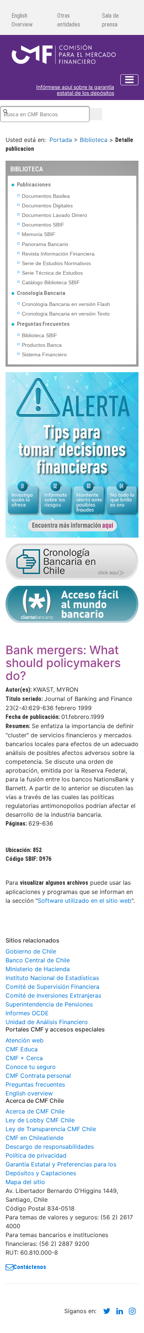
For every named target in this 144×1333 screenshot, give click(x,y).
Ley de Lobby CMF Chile (40, 1120)
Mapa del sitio (25, 1182)
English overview (29, 1093)
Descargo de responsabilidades (50, 1146)
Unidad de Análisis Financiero (47, 1022)
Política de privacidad (36, 1155)
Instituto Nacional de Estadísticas (52, 977)
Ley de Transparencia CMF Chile (51, 1129)
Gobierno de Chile (31, 951)
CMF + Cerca (24, 1058)
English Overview (21, 20)
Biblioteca (93, 139)
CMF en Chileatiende (35, 1137)
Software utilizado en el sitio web (84, 900)
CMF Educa (22, 1049)
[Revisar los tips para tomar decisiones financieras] (72, 454)
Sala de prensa (110, 20)
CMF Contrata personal (38, 1075)
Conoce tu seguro (31, 1066)
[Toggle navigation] (129, 79)
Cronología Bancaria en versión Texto (66, 314)
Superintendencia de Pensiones (49, 1004)
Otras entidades (68, 20)
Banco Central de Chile (38, 960)
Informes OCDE (27, 1013)
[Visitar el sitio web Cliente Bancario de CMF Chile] (72, 603)
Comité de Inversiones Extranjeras (53, 995)
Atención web (25, 1040)
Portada (60, 139)
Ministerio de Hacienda (38, 969)
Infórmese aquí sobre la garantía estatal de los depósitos (75, 90)
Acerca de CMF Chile (35, 1111)
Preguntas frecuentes (35, 1084)
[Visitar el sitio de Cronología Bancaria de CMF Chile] (72, 560)
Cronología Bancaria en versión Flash (66, 304)
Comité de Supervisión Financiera (52, 986)
